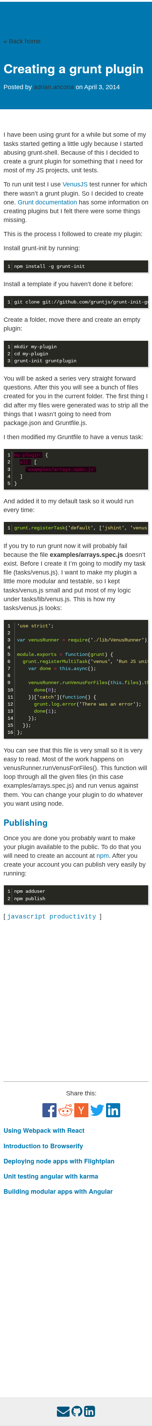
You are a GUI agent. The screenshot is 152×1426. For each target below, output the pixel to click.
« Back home (22, 41)
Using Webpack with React (44, 1130)
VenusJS (75, 184)
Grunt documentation (47, 202)
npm (103, 855)
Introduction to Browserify (43, 1145)
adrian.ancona (55, 87)
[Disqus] (76, 1289)
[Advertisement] (76, 1001)
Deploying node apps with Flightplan (59, 1161)
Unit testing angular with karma (51, 1176)
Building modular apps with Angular (58, 1191)
